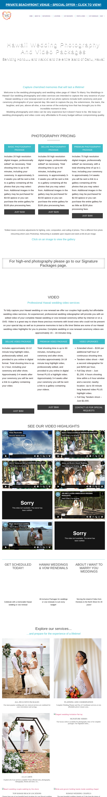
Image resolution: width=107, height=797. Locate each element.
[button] (27, 444)
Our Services (57, 16)
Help (101, 16)
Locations (65, 16)
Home (44, 16)
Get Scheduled (94, 16)
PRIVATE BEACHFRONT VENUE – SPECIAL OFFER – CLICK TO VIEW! (53, 4)
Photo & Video (85, 16)
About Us (49, 16)
